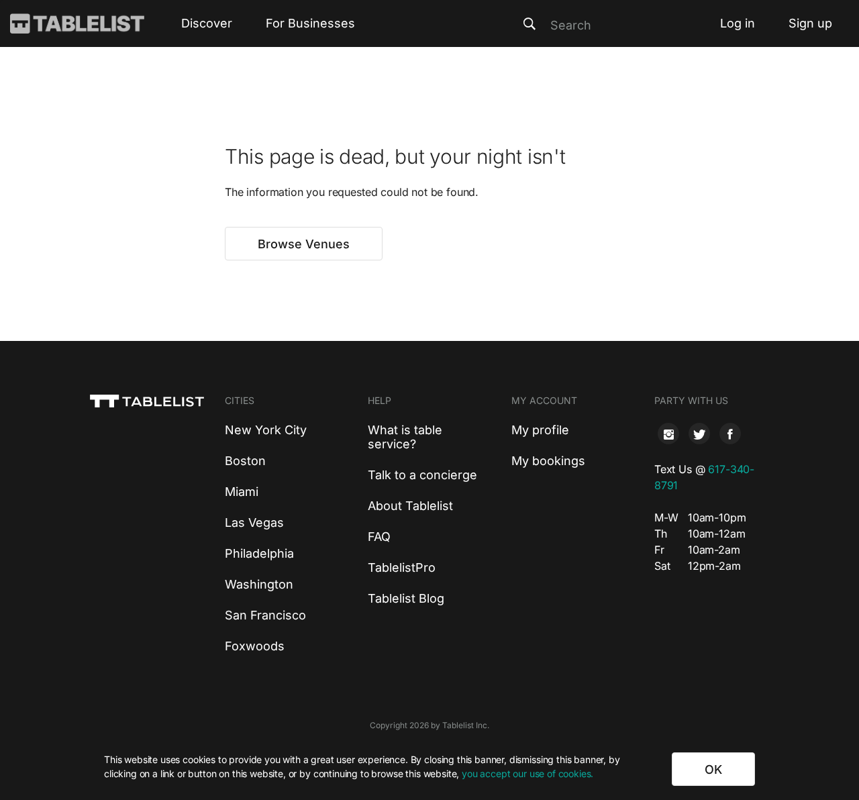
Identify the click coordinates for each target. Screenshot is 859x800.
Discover (206, 23)
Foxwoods (255, 646)
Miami (241, 492)
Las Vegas (254, 522)
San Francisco (265, 615)
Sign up (810, 23)
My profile (540, 430)
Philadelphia (259, 553)
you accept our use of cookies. (527, 773)
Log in (737, 23)
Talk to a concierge (422, 475)
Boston (245, 461)
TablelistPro (402, 567)
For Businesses (310, 23)
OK (713, 769)
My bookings (548, 461)
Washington (259, 584)
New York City (266, 430)
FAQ (379, 537)
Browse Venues (304, 244)
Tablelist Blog (406, 598)
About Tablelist (410, 506)
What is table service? (405, 437)
